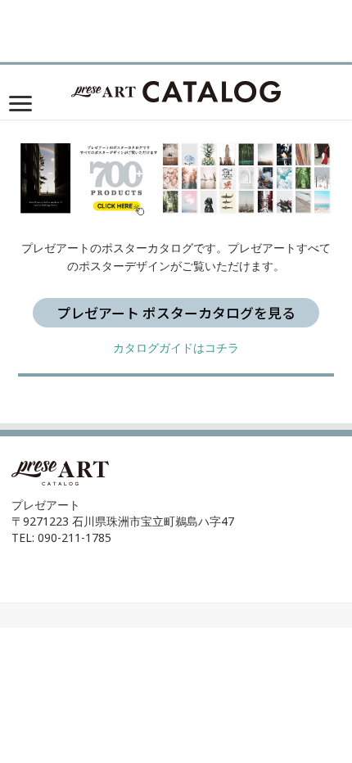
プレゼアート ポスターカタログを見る (176, 313)
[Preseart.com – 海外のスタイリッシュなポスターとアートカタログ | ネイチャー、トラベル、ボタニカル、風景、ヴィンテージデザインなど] (176, 89)
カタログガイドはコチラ (176, 347)
